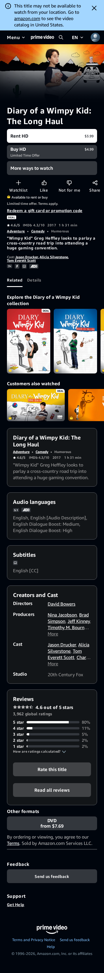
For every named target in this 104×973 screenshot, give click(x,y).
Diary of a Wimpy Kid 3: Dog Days (36, 405)
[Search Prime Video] (61, 37)
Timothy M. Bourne (67, 627)
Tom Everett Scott (21, 260)
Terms (13, 843)
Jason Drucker (26, 257)
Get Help (15, 904)
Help (51, 946)
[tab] (15, 280)
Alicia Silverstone (54, 257)
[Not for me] (69, 183)
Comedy (38, 231)
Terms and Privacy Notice (33, 939)
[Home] (42, 37)
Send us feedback (75, 939)
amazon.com (27, 18)
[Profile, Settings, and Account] (95, 37)
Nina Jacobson (62, 615)
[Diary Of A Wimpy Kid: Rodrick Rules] (75, 341)
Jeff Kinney (79, 621)
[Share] (95, 183)
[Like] (44, 183)
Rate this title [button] (52, 769)
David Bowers (61, 604)
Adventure (16, 231)
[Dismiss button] (94, 8)
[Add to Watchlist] (18, 183)
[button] (39, 751)
